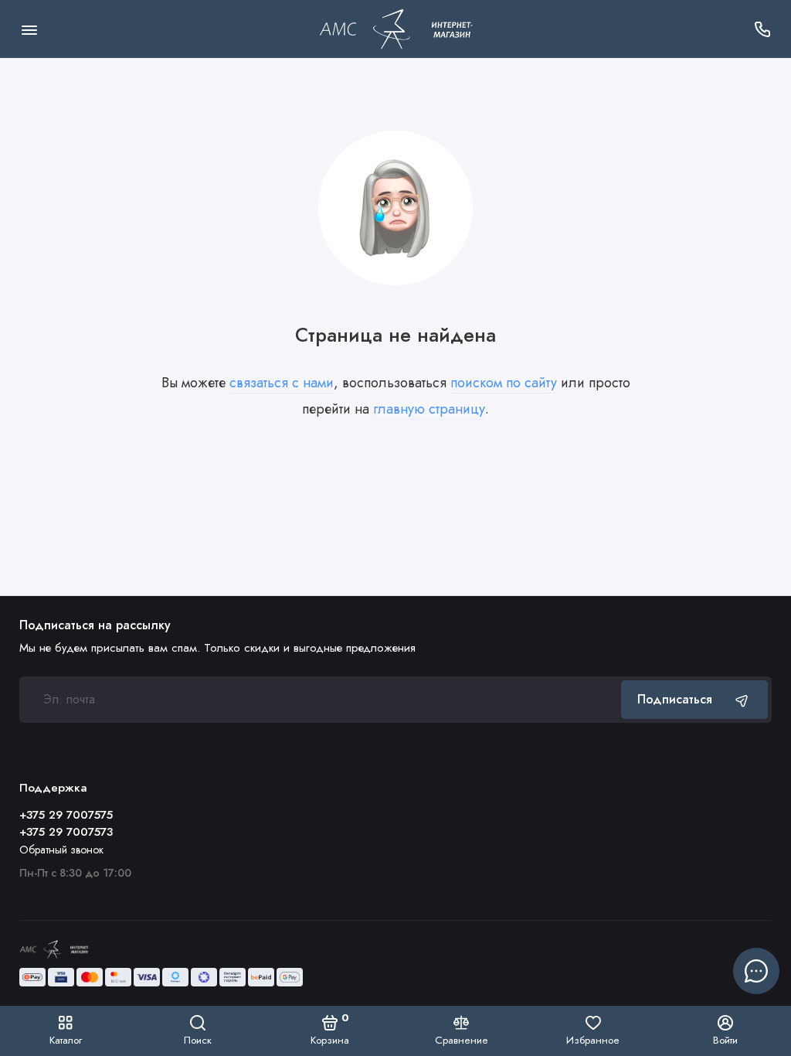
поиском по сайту (503, 383)
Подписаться (674, 699)
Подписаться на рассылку (95, 625)
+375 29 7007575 (66, 814)
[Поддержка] (762, 29)
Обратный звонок (61, 849)
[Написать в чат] (756, 971)
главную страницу (429, 409)
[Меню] (29, 29)
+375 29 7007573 (66, 831)
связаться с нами (281, 383)
